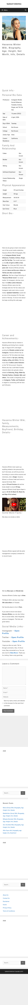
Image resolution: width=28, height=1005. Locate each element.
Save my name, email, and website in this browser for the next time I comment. (14, 703)
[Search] (23, 793)
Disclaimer (6, 901)
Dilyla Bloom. (14, 653)
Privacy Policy (7, 908)
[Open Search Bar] (25, 10)
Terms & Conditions (9, 911)
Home (5, 904)
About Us (5, 895)
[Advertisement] (14, 73)
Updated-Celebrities (14, 4)
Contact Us (6, 898)
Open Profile (17, 637)
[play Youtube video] (14, 504)
